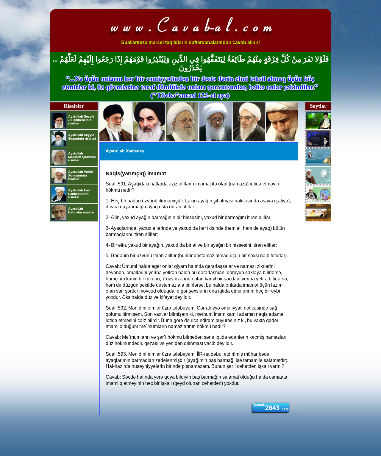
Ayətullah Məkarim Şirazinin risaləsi (82, 157)
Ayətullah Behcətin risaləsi (81, 210)
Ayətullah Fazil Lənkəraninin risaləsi (79, 193)
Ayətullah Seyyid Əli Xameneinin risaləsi (81, 120)
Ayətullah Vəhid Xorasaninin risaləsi (80, 175)
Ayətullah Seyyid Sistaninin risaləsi (82, 136)
